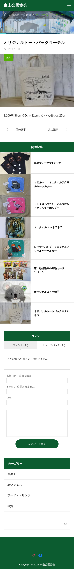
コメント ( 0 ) (20, 345)
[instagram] (33, 555)
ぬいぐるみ (14, 484)
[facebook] (40, 555)
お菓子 (11, 474)
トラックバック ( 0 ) (53, 345)
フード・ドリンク (18, 495)
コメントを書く (37, 443)
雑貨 (8, 57)
